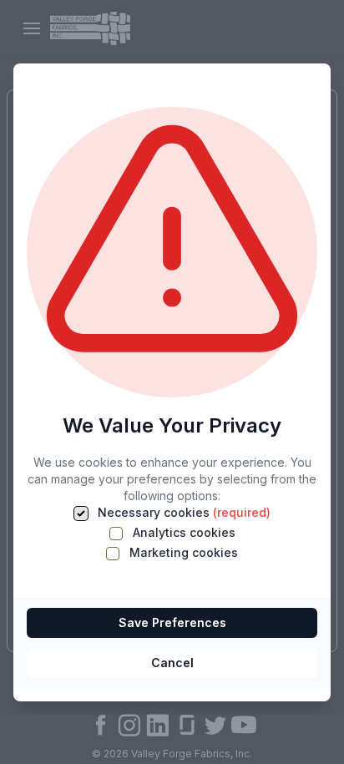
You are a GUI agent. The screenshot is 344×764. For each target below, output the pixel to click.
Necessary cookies (182, 512)
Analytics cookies (182, 532)
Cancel (172, 662)
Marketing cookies (182, 552)
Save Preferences (172, 622)
